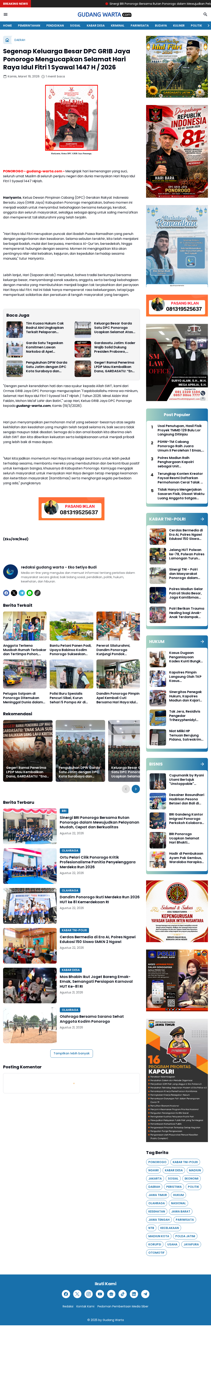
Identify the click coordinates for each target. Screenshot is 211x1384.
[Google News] (111, 1294)
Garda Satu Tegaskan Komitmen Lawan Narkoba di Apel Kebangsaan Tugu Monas (44, 347)
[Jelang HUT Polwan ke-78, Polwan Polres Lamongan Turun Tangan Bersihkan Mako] (158, 556)
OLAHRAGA (70, 850)
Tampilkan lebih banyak (72, 1053)
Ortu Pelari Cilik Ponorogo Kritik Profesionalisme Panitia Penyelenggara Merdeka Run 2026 (98, 862)
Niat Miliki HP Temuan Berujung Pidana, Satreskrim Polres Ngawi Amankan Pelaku (185, 735)
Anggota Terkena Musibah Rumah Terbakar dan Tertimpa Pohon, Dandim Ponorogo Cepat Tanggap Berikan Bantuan (24, 650)
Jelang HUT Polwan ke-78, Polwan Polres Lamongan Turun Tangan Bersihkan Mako (186, 554)
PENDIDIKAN (55, 25)
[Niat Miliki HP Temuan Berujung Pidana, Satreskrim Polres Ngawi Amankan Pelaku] (158, 737)
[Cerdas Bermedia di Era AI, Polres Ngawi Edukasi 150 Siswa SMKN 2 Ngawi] (30, 946)
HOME (7, 25)
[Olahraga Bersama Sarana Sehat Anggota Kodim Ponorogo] (30, 1025)
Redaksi (68, 1306)
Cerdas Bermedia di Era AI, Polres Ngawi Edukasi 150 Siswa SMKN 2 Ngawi (98, 939)
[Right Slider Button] (207, 25)
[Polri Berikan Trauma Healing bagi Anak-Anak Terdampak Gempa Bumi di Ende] (158, 615)
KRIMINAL (117, 25)
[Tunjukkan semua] (202, 519)
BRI (64, 811)
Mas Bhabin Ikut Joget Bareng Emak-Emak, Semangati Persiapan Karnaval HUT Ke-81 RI (96, 981)
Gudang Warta (113, 1320)
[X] (14, 593)
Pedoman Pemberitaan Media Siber (122, 1306)
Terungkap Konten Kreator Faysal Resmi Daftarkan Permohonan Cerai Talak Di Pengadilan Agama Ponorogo (181, 478)
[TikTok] (122, 1294)
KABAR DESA (96, 25)
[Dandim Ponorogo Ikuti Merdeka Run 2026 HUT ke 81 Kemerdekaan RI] (30, 906)
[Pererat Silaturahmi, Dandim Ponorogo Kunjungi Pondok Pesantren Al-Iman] (118, 626)
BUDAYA (161, 25)
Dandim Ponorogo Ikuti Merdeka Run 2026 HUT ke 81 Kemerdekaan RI (100, 899)
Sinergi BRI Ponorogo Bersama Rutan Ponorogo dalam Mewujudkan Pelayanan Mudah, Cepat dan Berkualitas (99, 822)
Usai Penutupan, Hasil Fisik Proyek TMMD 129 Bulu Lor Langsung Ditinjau (180, 430)
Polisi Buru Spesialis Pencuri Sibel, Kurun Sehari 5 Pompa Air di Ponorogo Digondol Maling (68, 698)
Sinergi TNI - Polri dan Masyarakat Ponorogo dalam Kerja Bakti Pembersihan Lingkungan (183, 573)
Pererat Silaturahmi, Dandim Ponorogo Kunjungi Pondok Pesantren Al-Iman (113, 650)
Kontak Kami (85, 1306)
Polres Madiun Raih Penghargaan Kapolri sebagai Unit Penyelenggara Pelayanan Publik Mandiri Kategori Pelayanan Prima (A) (180, 462)
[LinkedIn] (134, 1294)
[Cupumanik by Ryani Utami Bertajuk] (158, 781)
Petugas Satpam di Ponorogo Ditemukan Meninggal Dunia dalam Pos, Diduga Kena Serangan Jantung (23, 698)
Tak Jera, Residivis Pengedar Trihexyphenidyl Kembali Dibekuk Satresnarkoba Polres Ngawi (184, 716)
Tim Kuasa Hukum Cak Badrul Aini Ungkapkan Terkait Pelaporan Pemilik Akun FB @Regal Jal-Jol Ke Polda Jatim (45, 327)
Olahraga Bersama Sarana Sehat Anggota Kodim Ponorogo (92, 1019)
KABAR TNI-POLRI (74, 930)
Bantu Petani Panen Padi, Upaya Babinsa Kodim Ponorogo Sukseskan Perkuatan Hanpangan (70, 650)
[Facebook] (6, 593)
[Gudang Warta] (105, 14)
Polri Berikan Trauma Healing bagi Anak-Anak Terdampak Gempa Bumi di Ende (186, 613)
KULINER (179, 25)
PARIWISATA (140, 25)
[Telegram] (22, 593)
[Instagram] (88, 1294)
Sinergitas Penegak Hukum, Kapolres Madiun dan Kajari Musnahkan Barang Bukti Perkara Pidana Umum (186, 696)
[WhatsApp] (30, 593)
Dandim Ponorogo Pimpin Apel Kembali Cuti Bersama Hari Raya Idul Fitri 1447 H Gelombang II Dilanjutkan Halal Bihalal (117, 698)
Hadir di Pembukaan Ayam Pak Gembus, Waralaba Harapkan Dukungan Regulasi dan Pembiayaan (186, 858)
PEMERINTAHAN (29, 25)
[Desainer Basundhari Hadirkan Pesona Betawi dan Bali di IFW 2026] (158, 801)
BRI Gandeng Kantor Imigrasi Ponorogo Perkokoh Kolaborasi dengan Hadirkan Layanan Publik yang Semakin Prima (186, 818)
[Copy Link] (37, 593)
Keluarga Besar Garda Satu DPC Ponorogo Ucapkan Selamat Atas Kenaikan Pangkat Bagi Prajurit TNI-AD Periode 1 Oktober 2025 (114, 327)
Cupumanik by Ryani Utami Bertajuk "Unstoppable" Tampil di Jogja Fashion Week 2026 (186, 779)
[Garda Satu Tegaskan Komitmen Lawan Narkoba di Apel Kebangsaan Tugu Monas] (14, 349)
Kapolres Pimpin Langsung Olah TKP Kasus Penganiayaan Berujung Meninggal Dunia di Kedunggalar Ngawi (186, 676)
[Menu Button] (5, 14)
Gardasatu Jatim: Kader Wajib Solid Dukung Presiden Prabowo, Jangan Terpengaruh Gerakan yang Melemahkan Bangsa (114, 347)
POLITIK (196, 25)
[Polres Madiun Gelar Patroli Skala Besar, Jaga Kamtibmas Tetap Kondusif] (158, 595)
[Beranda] (7, 40)
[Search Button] (205, 14)
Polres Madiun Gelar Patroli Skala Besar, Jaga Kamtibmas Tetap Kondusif (186, 593)
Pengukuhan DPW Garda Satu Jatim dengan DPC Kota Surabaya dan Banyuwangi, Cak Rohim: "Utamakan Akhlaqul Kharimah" (46, 367)
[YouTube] (100, 1294)
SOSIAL (75, 25)
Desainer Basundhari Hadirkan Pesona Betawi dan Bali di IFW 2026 (186, 799)
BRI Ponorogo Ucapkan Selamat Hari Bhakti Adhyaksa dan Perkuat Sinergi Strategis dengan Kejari (184, 838)
